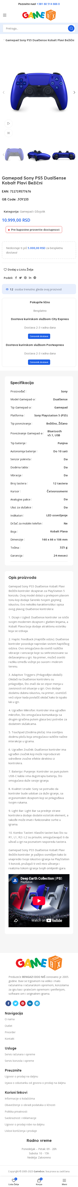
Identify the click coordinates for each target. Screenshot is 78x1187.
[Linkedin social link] (30, 277)
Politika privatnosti (16, 1111)
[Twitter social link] (20, 277)
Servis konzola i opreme (19, 1061)
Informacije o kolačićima (20, 1098)
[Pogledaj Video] (8, 123)
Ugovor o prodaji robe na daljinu (24, 1124)
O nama (10, 1019)
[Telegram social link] (34, 277)
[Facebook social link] (16, 277)
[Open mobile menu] (5, 15)
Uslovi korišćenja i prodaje (21, 1131)
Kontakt (9, 1038)
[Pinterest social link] (25, 277)
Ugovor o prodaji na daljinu (21, 1076)
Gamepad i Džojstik (32, 211)
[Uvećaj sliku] (8, 133)
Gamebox (39, 1171)
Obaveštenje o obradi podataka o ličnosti (30, 1105)
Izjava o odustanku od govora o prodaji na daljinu (35, 1083)
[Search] (71, 28)
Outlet (8, 1026)
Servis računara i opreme (20, 1054)
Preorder (10, 1032)
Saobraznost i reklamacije (20, 1118)
